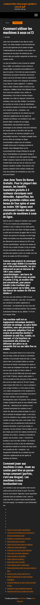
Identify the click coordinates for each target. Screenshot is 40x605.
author (7, 37)
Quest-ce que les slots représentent (18, 530)
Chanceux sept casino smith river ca (18, 574)
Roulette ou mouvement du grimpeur (19, 539)
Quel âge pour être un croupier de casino (20, 591)
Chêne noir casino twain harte (16, 547)
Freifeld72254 (17, 23)
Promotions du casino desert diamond (19, 550)
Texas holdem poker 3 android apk (18, 565)
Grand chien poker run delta (16, 542)
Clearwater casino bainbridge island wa (19, 589)
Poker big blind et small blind (16, 556)
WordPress (22, 598)
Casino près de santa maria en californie (20, 545)
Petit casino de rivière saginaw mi (18, 553)
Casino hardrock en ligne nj (15, 559)
